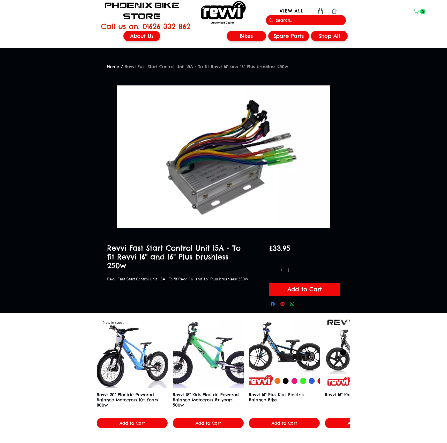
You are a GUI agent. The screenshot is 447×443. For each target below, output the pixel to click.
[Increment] (289, 269)
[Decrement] (273, 269)
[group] (223, 372)
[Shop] (320, 11)
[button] (420, 11)
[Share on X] (302, 304)
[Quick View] (208, 352)
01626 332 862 (166, 26)
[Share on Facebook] (273, 304)
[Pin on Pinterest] (282, 304)
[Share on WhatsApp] (292, 304)
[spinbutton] (281, 269)
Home (113, 66)
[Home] (334, 11)
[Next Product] (343, 352)
